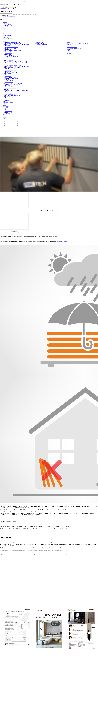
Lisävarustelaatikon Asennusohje (81, 601)
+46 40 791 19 (6, 676)
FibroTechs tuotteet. (62, 241)
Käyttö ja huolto (8, 25)
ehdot (4, 28)
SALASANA (15, 6)
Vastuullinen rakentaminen (8, 31)
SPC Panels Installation (49, 654)
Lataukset (5, 22)
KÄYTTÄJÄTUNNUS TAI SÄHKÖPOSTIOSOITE (24, 14)
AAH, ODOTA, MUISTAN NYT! (7, 16)
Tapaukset (5, 30)
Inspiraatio (5, 29)
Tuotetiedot (7, 23)
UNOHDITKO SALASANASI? (7, 8)
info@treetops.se (8, 674)
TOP (1, 714)
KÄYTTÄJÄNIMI (17, 4)
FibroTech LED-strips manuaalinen (49, 601)
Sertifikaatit (7, 26)
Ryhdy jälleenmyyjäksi (7, 32)
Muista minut (4, 7)
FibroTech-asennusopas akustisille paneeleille (16, 602)
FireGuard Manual (16, 654)
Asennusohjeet (8, 24)
